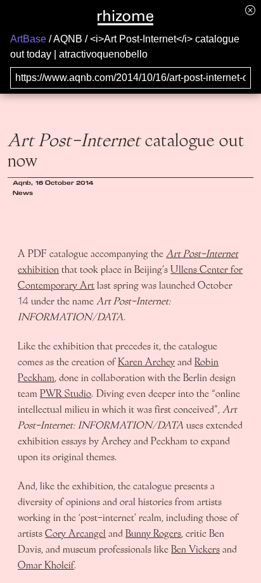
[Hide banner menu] (250, 10)
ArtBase (28, 39)
